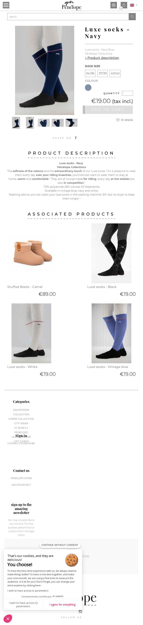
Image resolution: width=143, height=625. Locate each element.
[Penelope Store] (71, 5)
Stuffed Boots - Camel (25, 287)
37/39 (103, 73)
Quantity (112, 93)
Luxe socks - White (22, 367)
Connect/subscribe (21, 443)
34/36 (90, 73)
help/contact (21, 484)
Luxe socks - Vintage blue (107, 367)
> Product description (102, 58)
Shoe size (92, 66)
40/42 (115, 73)
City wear (21, 423)
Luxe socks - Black (102, 287)
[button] (7, 618)
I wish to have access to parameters (27, 590)
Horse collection (21, 418)
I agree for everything (62, 604)
